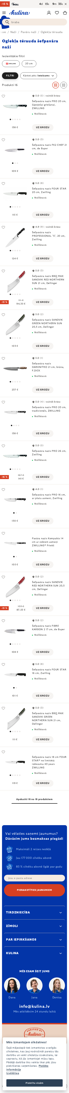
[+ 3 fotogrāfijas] (15, 106)
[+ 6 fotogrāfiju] (15, 369)
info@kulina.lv (34, 1007)
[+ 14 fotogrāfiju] (15, 238)
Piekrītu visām (34, 1083)
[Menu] (4, 12)
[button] (34, 75)
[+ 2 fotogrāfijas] (15, 194)
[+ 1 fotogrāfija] (15, 325)
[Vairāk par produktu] (15, 150)
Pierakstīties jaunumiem (34, 890)
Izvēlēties (12, 1073)
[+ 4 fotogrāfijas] (15, 587)
